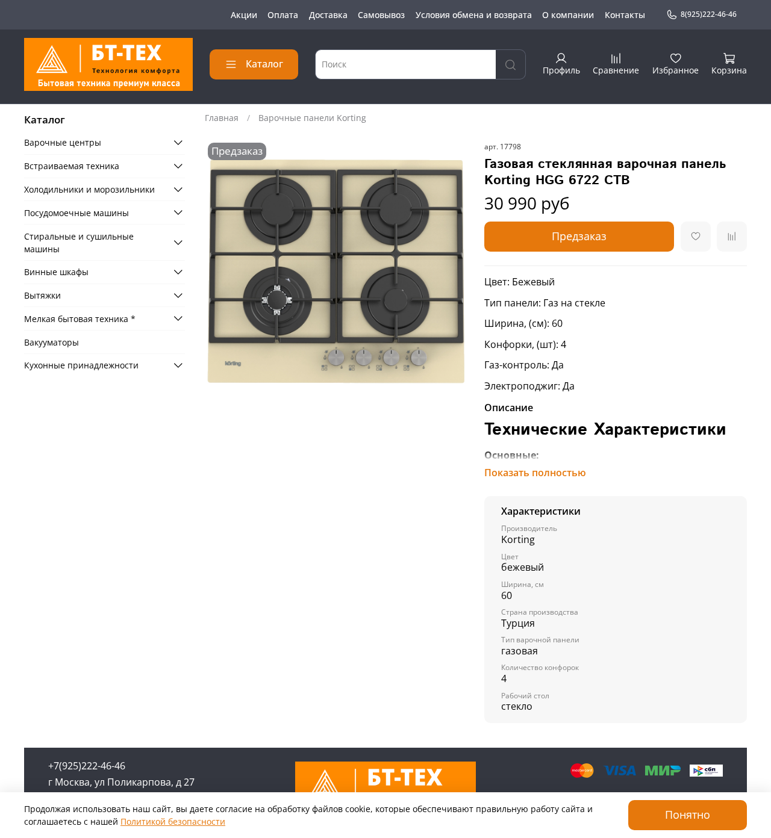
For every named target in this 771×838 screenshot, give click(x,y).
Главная (222, 117)
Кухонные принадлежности (81, 365)
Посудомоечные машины (76, 212)
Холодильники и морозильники (89, 189)
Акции (244, 14)
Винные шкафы (56, 272)
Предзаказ (579, 236)
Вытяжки (42, 295)
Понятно (687, 814)
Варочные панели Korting (312, 117)
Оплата (282, 14)
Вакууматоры (51, 341)
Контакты (625, 14)
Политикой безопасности (172, 821)
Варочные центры (62, 142)
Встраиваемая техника (71, 166)
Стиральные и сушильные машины (79, 242)
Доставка (328, 14)
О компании (568, 14)
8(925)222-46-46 (709, 14)
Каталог (264, 63)
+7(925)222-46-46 (86, 765)
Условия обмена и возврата (474, 14)
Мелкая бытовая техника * (80, 318)
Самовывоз (381, 14)
